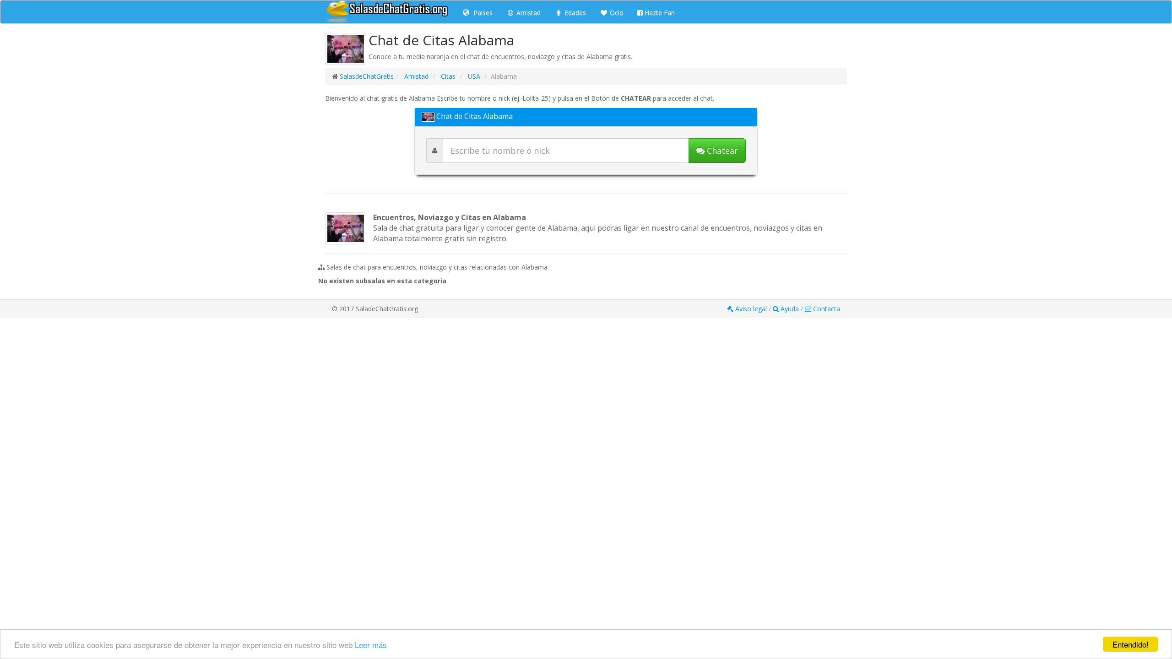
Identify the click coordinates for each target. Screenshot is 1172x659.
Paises (482, 12)
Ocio (616, 12)
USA (473, 76)
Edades (574, 12)
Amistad (528, 12)
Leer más (371, 644)
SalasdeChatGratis (367, 76)
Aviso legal (751, 308)
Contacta (825, 308)
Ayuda (790, 308)
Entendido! (1130, 644)
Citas (447, 76)
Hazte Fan (659, 12)
